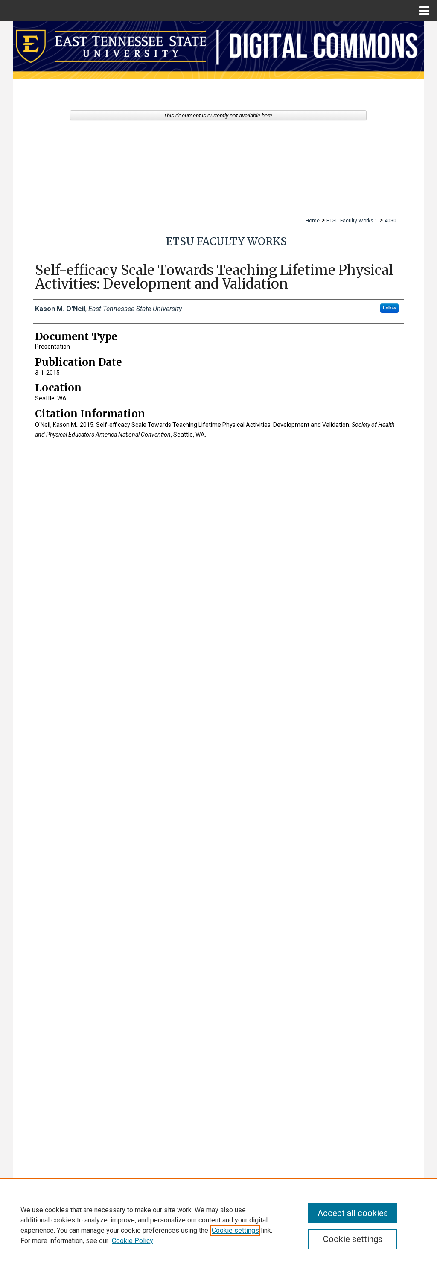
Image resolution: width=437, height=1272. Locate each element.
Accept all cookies (353, 1213)
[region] (218, 1225)
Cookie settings (235, 1230)
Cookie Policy (132, 1241)
